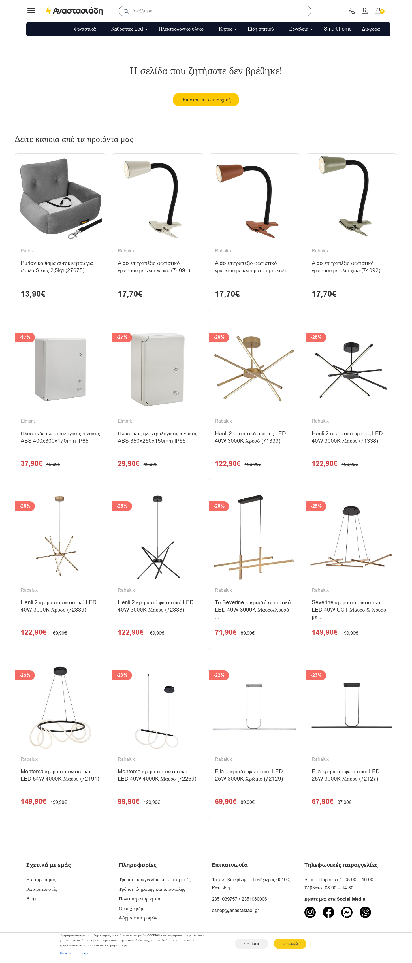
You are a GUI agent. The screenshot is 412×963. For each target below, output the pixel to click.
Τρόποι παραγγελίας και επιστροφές (155, 879)
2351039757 (224, 899)
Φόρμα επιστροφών (138, 918)
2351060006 (254, 899)
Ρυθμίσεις (251, 943)
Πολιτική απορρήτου (139, 899)
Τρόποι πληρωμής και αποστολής (152, 889)
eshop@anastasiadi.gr (235, 910)
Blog (31, 899)
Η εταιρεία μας (41, 879)
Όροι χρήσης (131, 908)
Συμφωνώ (290, 943)
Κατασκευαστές (41, 889)
